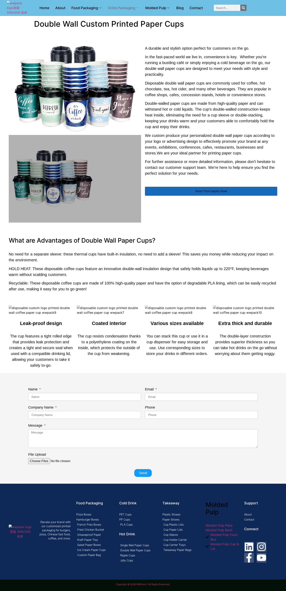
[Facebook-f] (249, 558)
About (60, 8)
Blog (180, 8)
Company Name (41, 407)
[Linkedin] (249, 547)
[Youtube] (261, 558)
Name (33, 389)
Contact (196, 8)
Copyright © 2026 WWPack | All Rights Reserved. (143, 584)
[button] (13, 89)
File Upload (37, 454)
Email (150, 389)
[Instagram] (261, 547)
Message (35, 425)
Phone (150, 407)
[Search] (243, 8)
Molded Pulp (155, 8)
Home (44, 8)
